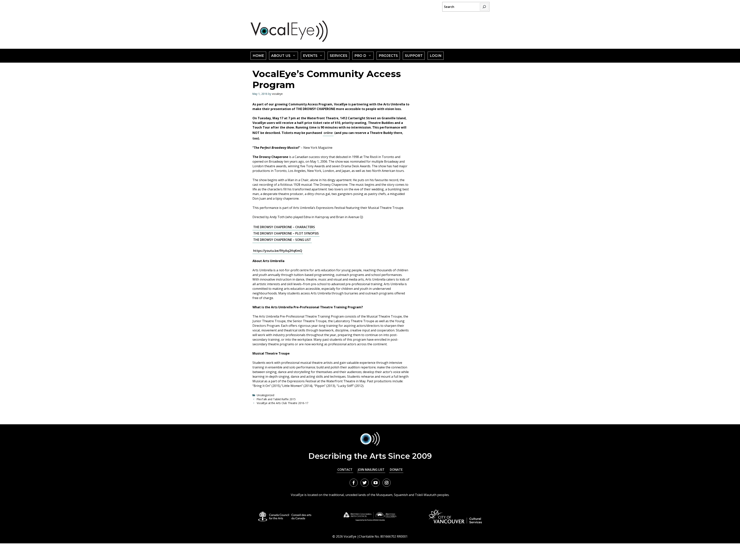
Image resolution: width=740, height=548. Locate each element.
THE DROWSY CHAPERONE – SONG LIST (282, 240)
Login (435, 56)
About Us (284, 56)
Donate (396, 469)
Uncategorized (265, 395)
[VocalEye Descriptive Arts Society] (289, 31)
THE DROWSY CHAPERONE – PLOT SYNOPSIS (286, 233)
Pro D (364, 56)
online (328, 133)
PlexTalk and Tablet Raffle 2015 (276, 399)
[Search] (484, 7)
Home (258, 56)
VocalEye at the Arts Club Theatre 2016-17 (282, 403)
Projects (388, 56)
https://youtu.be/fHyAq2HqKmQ (277, 251)
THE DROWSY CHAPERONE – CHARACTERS (284, 227)
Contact (344, 469)
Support (414, 56)
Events (314, 56)
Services (338, 56)
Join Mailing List (371, 469)
